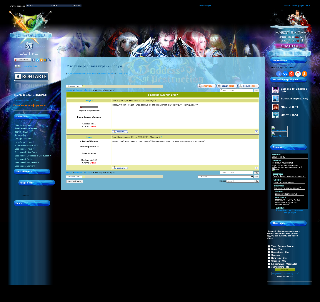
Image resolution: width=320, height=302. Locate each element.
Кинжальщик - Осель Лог (284, 264)
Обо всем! (78, 90)
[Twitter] (38, 60)
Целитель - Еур (279, 258)
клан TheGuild (30, 66)
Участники (91, 73)
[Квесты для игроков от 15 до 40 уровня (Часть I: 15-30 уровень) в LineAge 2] (275, 109)
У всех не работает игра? (104, 90)
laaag (89, 137)
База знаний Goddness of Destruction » (33, 156)
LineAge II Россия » (24, 139)
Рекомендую (205, 5)
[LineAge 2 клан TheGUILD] (30, 57)
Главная (286, 5)
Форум (18, 132)
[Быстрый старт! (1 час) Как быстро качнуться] (275, 101)
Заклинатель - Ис (280, 267)
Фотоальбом (20, 135)
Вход (308, 5)
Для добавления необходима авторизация (289, 211)
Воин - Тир (276, 249)
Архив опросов (291, 274)
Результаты (277, 274)
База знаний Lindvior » (25, 166)
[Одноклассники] (42, 60)
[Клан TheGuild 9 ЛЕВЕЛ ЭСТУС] (18, 65)
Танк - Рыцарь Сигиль (282, 246)
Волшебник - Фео (280, 252)
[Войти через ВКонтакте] (285, 74)
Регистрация (298, 5)
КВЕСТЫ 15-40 (289, 107)
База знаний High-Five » (26, 152)
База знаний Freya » (24, 149)
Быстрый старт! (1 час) (294, 98)
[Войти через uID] (279, 74)
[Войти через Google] (298, 74)
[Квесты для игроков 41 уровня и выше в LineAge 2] (275, 117)
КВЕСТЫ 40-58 (289, 115)
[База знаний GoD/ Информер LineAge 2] (275, 92)
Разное (88, 90)
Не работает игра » (24, 142)
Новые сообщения (76, 73)
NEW (25, 132)
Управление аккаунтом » (26, 145)
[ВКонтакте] (34, 60)
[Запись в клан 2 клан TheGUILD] (289, 57)
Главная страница (23, 125)
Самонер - (276, 255)
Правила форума (106, 73)
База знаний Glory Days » (27, 162)
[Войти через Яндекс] (291, 74)
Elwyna (89, 100)
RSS (126, 73)
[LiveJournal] (49, 60)
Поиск (119, 73)
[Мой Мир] (45, 60)
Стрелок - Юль (278, 261)
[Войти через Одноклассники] (304, 74)
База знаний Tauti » (24, 159)
